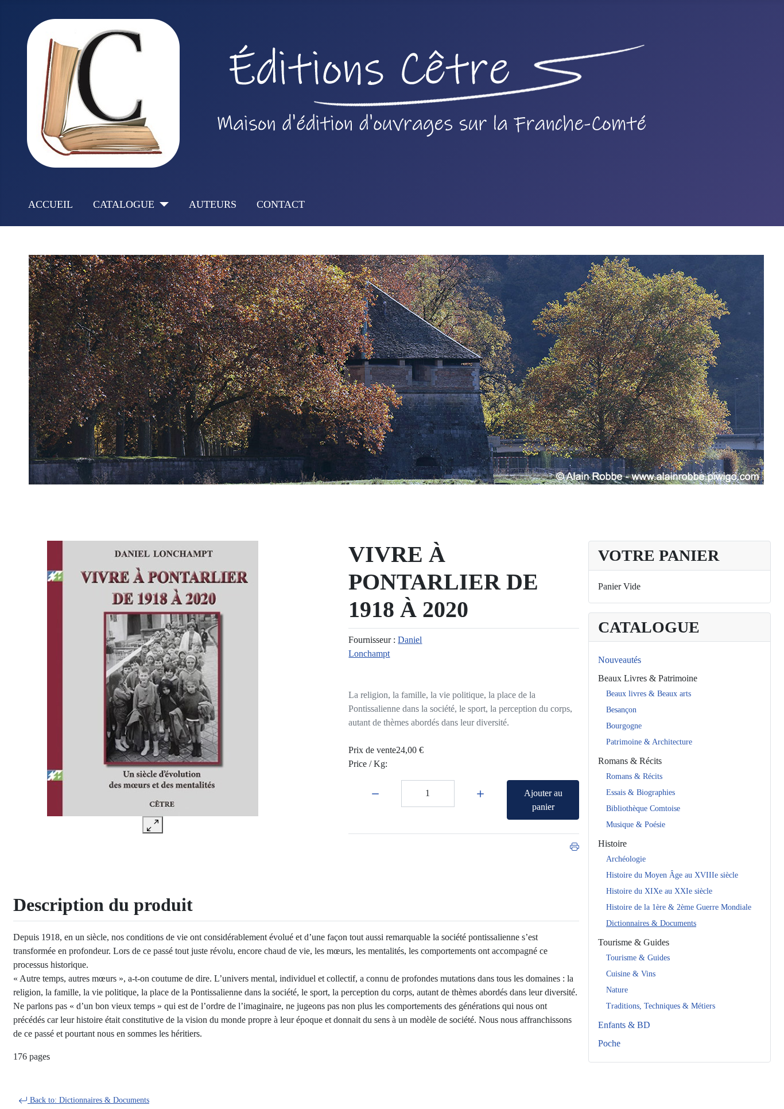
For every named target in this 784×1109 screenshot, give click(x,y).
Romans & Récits (630, 761)
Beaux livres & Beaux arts (648, 693)
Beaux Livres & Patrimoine (647, 678)
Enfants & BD (624, 1025)
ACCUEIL (50, 204)
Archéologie (626, 859)
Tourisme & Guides (633, 942)
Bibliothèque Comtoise (643, 808)
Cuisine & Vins (630, 974)
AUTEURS (212, 204)
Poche (609, 1043)
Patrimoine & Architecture (649, 742)
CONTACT (281, 204)
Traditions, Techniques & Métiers (660, 1006)
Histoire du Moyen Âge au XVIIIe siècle (672, 875)
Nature (617, 990)
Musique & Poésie (635, 824)
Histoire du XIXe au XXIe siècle (659, 891)
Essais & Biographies (640, 792)
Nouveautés (619, 660)
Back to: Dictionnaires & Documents (88, 1100)
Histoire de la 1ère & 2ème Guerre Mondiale (678, 907)
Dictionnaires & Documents (651, 923)
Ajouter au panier (543, 800)
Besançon (621, 709)
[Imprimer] (574, 845)
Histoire (612, 843)
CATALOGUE (123, 204)
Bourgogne (624, 726)
